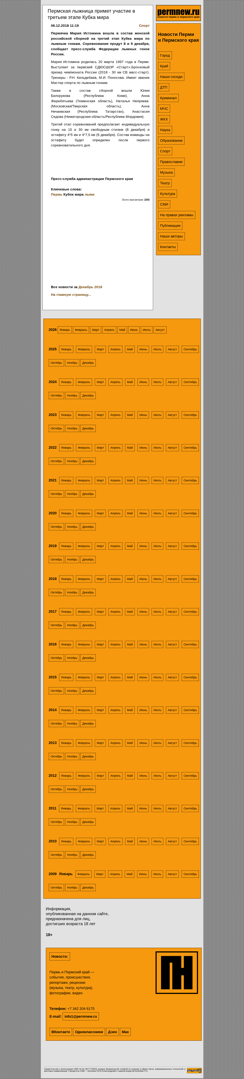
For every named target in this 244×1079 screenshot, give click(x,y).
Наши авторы (171, 236)
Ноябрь (72, 362)
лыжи (89, 194)
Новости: (59, 956)
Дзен (112, 1032)
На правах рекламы (176, 215)
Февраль (81, 330)
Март (95, 330)
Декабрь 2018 (90, 287)
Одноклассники (89, 1032)
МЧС (164, 109)
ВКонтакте (60, 1032)
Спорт (165, 151)
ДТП (163, 87)
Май (122, 330)
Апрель (109, 330)
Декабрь (88, 362)
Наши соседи (171, 77)
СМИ (164, 204)
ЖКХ (164, 119)
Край (164, 66)
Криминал (168, 98)
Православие (171, 162)
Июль (147, 330)
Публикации (170, 226)
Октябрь (56, 362)
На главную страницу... (71, 294)
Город (165, 55)
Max (125, 1032)
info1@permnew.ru (81, 1016)
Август (160, 330)
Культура (167, 194)
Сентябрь (190, 349)
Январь (65, 330)
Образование (171, 140)
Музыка (166, 172)
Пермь (56, 194)
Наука (165, 130)
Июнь (134, 330)
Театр (165, 183)
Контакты (168, 247)
